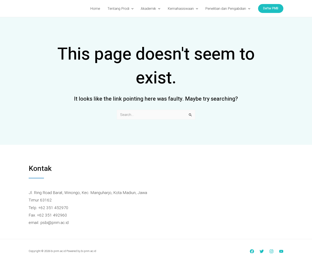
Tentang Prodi (118, 8)
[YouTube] (281, 251)
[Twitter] (262, 251)
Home (95, 8)
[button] (131, 8)
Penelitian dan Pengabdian (225, 8)
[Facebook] (252, 251)
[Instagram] (271, 251)
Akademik (148, 8)
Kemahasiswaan (181, 8)
